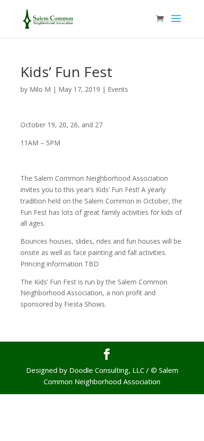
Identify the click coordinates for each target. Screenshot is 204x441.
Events (118, 89)
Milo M (40, 89)
